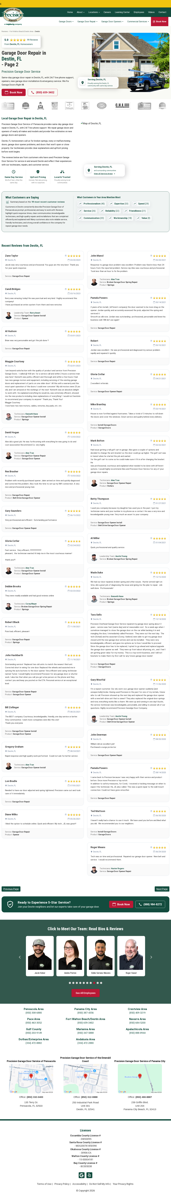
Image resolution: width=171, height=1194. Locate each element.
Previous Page (11, 889)
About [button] (80, 12)
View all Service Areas (103, 174)
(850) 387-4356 (85, 1012)
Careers (107, 12)
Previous (20, 957)
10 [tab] (101, 983)
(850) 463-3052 (34, 1022)
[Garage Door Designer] (18, 106)
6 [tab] (87, 983)
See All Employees (86, 993)
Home (70, 12)
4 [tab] (80, 983)
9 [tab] (97, 983)
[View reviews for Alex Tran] (8, 455)
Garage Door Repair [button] (86, 21)
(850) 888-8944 (137, 1032)
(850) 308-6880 (34, 1012)
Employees (139, 12)
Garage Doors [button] (65, 21)
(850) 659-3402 (45, 92)
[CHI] (85, 106)
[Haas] (107, 106)
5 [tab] (83, 983)
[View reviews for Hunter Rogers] (94, 869)
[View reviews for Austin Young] (94, 557)
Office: (31, 1097)
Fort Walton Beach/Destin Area (21, 31)
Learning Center (122, 12)
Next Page (162, 889)
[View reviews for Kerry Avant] (8, 315)
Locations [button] (93, 12)
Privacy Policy (62, 1184)
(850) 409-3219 (137, 1012)
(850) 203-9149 (34, 1032)
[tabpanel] (40, 955)
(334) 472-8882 (34, 1043)
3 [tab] (76, 983)
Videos (151, 12)
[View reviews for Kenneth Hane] (8, 416)
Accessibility (79, 1184)
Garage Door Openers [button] (111, 21)
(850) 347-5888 (85, 1032)
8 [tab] (94, 983)
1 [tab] (70, 983)
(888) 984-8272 (152, 904)
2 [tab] (73, 983)
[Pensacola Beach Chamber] (48, 106)
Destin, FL (12, 260)
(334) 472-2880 (85, 1043)
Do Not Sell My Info (99, 1184)
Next (151, 957)
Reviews (5, 31)
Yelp (89, 1175)
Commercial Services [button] (137, 21)
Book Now (16, 92)
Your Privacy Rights (123, 1184)
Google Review (82, 1175)
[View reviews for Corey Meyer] (8, 606)
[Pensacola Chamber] (32, 106)
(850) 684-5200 (137, 1022)
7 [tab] (90, 983)
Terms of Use (44, 1184)
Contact (162, 12)
